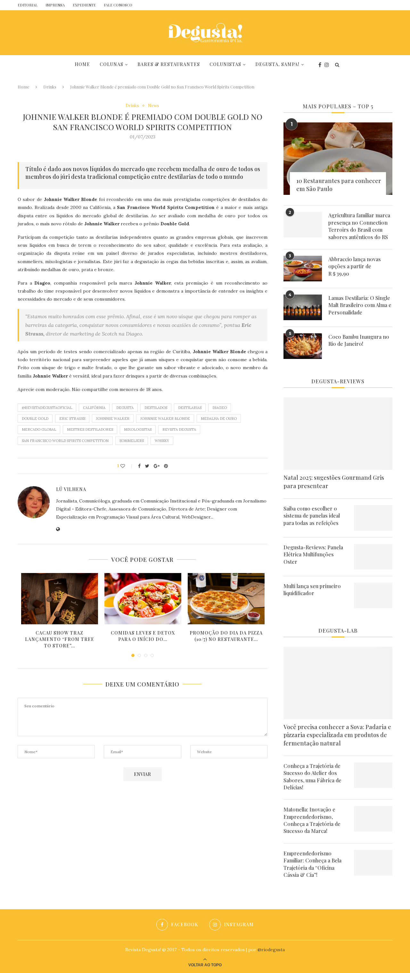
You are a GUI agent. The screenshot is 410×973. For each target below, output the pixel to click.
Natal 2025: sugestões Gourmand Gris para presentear (333, 481)
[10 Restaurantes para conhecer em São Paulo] (337, 158)
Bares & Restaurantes (168, 64)
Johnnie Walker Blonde (165, 418)
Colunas (111, 64)
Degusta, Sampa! (277, 64)
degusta (125, 407)
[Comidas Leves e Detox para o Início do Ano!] (142, 598)
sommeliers (131, 440)
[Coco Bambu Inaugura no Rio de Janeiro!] (302, 346)
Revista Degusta (179, 429)
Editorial (27, 5)
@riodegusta (271, 949)
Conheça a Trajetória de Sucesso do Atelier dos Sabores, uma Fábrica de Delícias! (312, 776)
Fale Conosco (118, 5)
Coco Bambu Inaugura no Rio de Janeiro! (358, 340)
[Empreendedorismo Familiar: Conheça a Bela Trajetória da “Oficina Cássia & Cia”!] (373, 863)
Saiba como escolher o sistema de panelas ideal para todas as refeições (311, 515)
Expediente (84, 5)
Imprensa (55, 5)
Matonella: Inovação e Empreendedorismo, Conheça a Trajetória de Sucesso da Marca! (311, 820)
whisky (162, 440)
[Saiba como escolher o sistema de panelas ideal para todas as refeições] (373, 518)
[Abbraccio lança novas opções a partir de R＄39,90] (302, 268)
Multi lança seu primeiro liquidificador (312, 589)
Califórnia (94, 407)
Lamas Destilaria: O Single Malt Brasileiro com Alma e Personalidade (359, 305)
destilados (155, 407)
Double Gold (35, 418)
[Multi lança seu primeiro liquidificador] (373, 595)
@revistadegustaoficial (47, 407)
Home (82, 64)
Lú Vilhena (71, 489)
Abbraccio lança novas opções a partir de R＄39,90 (354, 266)
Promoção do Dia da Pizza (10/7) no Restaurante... (226, 636)
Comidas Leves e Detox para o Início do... (143, 636)
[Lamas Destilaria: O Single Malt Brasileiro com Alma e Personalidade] (302, 307)
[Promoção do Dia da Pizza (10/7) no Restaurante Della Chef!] (226, 598)
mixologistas (138, 429)
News (153, 105)
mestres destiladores (90, 429)
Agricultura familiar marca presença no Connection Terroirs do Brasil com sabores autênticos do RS (359, 226)
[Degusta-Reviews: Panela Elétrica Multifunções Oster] (373, 557)
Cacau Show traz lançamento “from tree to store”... (59, 639)
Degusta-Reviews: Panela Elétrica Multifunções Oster (313, 554)
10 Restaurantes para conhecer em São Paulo (338, 185)
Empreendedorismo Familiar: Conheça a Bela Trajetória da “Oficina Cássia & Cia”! (312, 864)
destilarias (189, 407)
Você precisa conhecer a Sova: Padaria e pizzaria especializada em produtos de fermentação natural (337, 735)
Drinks (49, 86)
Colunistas (225, 64)
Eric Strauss (72, 418)
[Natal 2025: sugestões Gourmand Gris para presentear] (337, 433)
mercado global (39, 429)
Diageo (219, 407)
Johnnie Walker (112, 418)
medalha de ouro (219, 418)
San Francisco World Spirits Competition (65, 440)
